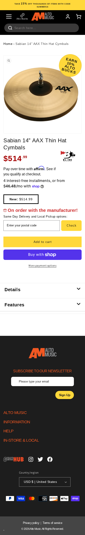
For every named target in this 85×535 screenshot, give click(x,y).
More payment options (42, 265)
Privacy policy (31, 523)
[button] (9, 17)
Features (14, 304)
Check (71, 225)
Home (7, 44)
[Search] (10, 28)
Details (12, 289)
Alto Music (35, 528)
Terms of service (52, 523)
